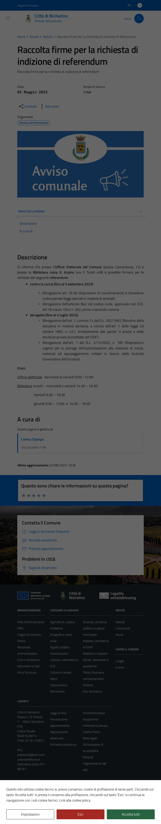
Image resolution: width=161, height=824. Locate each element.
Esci (80, 814)
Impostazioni (30, 814)
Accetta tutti (131, 814)
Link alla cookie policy (75, 800)
